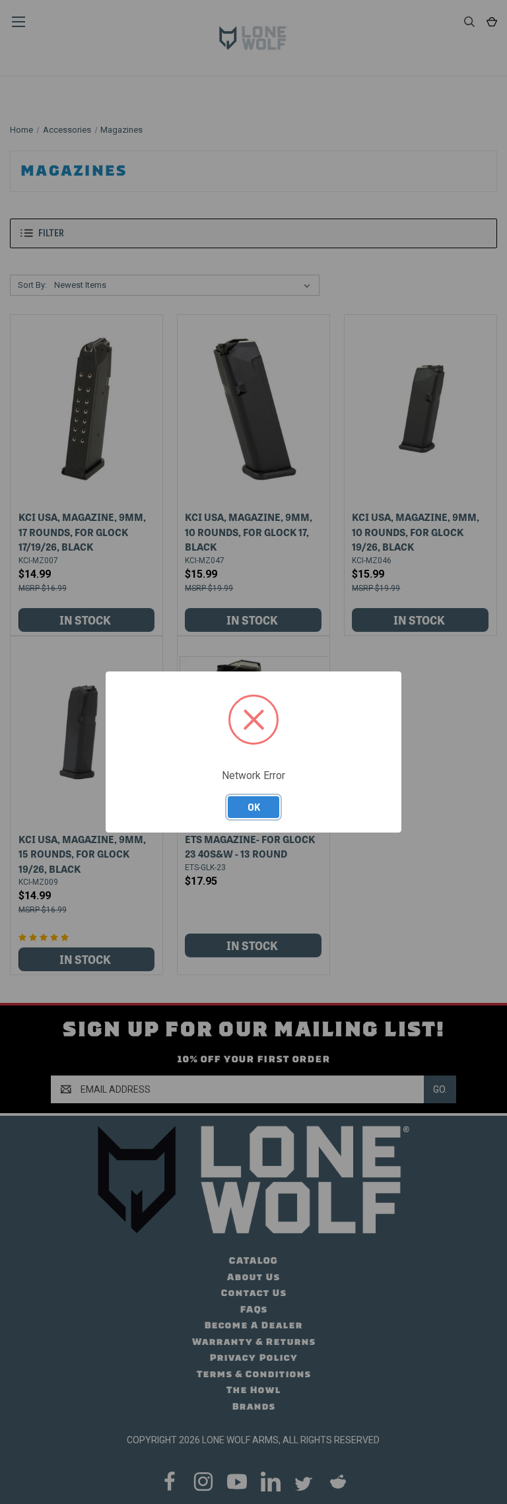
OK (254, 807)
